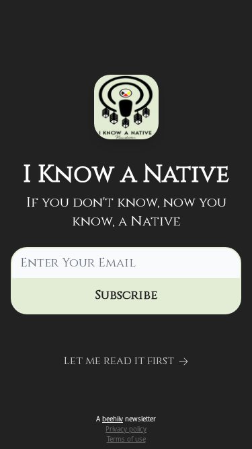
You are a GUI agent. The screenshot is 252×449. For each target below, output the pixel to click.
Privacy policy (126, 429)
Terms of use (126, 439)
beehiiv (112, 419)
